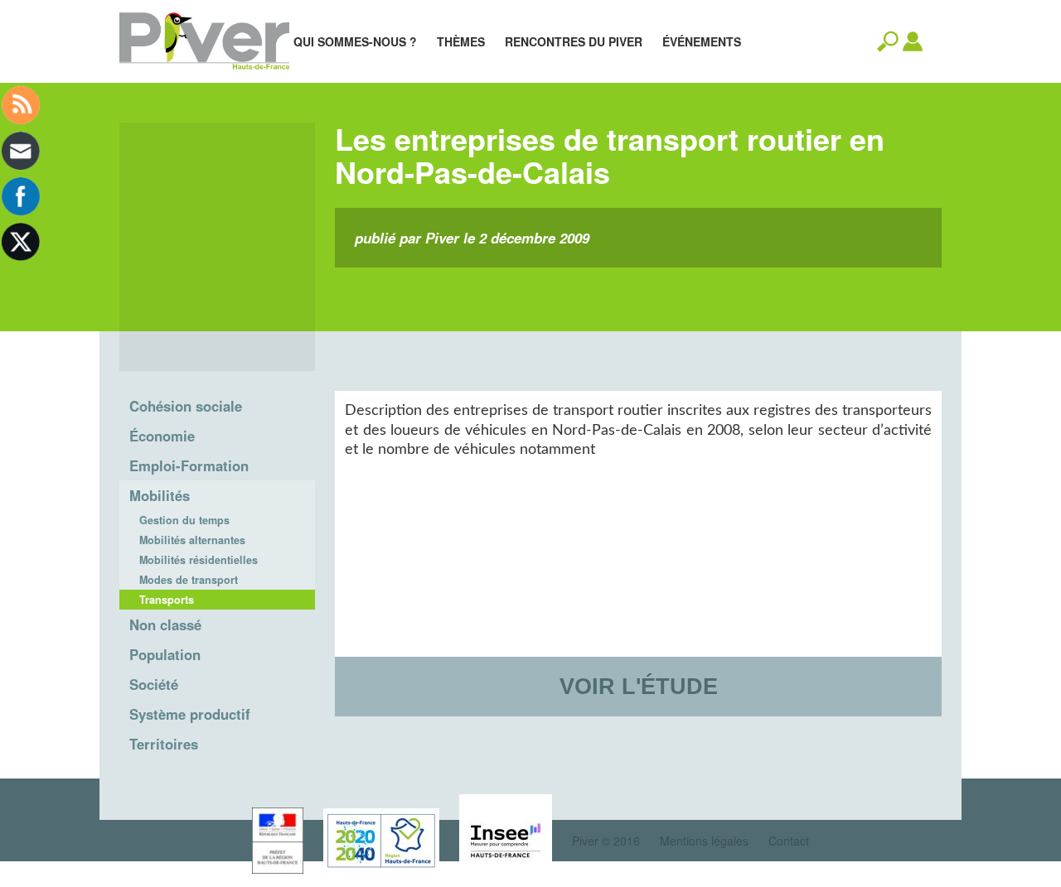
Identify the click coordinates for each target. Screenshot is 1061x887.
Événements (701, 41)
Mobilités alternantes (192, 540)
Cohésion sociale (185, 406)
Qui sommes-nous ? (355, 41)
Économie (162, 436)
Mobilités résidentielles (198, 559)
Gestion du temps (184, 520)
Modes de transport (188, 579)
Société (153, 684)
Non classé (165, 624)
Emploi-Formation (189, 465)
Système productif (189, 714)
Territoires (163, 744)
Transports (166, 599)
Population (165, 654)
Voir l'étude (639, 686)
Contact (788, 840)
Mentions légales (704, 840)
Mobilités (159, 495)
